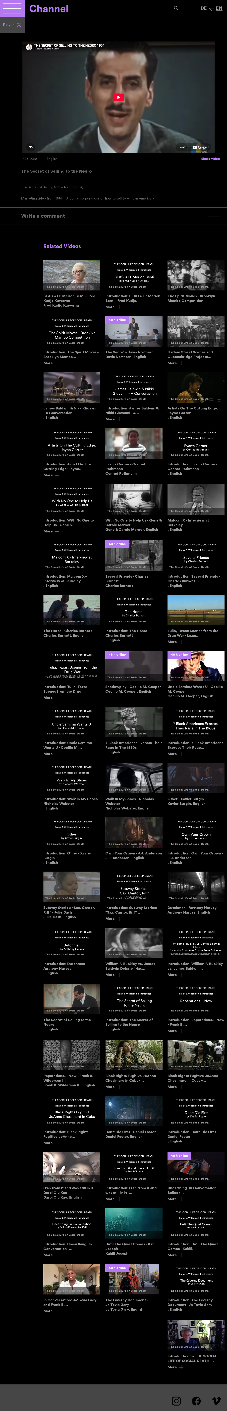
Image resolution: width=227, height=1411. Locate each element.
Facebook (196, 1401)
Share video (210, 159)
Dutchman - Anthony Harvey (196, 893)
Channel (49, 9)
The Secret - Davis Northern (133, 337)
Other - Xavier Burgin (196, 784)
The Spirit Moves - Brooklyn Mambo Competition (196, 281)
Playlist (12, 25)
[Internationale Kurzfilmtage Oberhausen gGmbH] (12, 8)
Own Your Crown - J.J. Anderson (133, 838)
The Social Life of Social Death (64, 286)
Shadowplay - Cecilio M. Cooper (133, 672)
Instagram (176, 1401)
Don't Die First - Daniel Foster (133, 1117)
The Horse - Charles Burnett (71, 616)
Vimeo (216, 1401)
